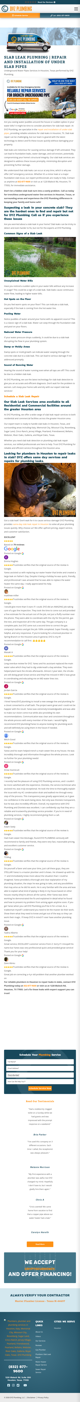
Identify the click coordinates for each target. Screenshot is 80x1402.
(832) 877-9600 (18, 1369)
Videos (38, 1336)
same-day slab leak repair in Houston (31, 524)
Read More (40, 1244)
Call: (60, 15)
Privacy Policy (43, 1397)
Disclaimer (31, 1397)
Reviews (39, 1345)
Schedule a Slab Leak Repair (21, 396)
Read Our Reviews (46, 2)
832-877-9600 (24, 181)
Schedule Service (21, 15)
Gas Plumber (41, 1350)
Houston (57, 1328)
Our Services (40, 1341)
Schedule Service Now (40, 1088)
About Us (39, 1332)
